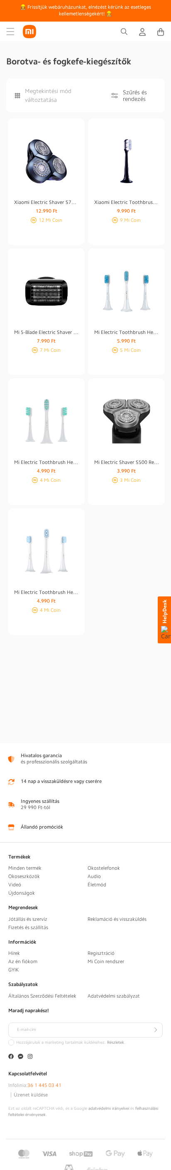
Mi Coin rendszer (106, 961)
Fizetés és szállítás (28, 927)
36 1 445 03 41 (44, 1085)
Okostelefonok (104, 868)
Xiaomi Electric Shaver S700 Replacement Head (46, 202)
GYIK (13, 969)
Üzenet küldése (31, 1094)
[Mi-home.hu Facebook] (11, 1057)
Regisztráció (101, 953)
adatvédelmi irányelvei (108, 1108)
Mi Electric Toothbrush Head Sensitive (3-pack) (126, 332)
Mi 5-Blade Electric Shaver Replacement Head (46, 332)
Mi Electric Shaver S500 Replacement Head (126, 462)
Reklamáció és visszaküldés (117, 919)
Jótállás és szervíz (27, 919)
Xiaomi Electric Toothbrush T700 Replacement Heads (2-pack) (126, 202)
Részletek (115, 1042)
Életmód (97, 884)
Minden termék (25, 868)
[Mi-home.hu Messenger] (20, 1057)
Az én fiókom (22, 961)
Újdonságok (21, 892)
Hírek (14, 953)
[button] (10, 31)
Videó (14, 884)
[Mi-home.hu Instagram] (30, 1057)
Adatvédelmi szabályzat (114, 995)
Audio (94, 876)
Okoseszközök (24, 876)
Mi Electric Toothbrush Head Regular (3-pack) (46, 462)
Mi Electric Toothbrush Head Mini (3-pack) (46, 592)
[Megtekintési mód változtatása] (18, 95)
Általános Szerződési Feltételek (42, 995)
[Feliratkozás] (155, 1030)
